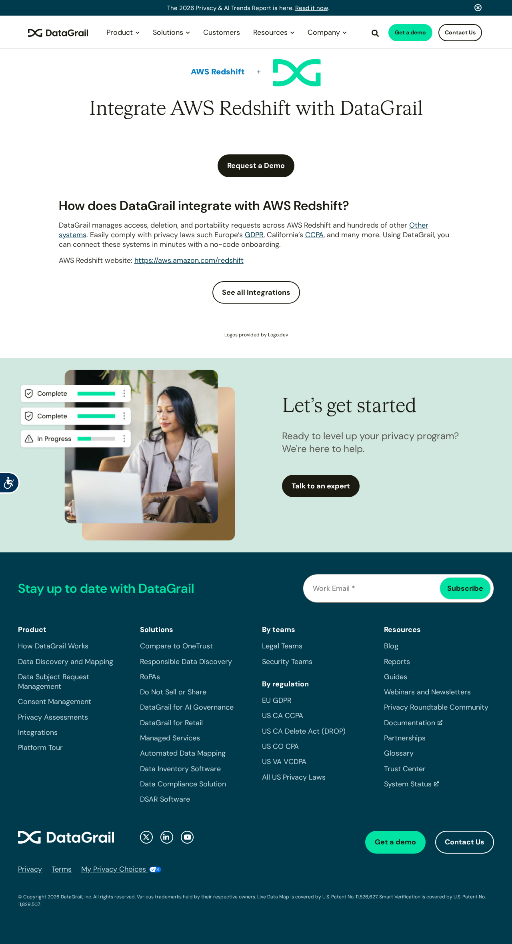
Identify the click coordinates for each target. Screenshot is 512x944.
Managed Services (170, 738)
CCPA (314, 235)
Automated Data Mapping (183, 753)
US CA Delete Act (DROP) (304, 731)
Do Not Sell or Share (173, 692)
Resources (270, 32)
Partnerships (405, 738)
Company (324, 32)
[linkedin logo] (166, 837)
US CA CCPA (282, 715)
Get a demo (410, 32)
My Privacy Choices (114, 869)
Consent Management (54, 701)
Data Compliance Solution (183, 784)
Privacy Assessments (53, 717)
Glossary (399, 753)
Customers (221, 32)
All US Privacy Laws (294, 777)
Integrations (38, 732)
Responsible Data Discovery (186, 661)
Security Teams (287, 661)
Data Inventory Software (180, 769)
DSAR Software (165, 799)
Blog (391, 646)
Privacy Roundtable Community (436, 707)
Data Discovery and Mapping (65, 661)
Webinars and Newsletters (427, 692)
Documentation (409, 723)
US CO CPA (280, 746)
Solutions (168, 32)
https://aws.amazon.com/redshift (189, 260)
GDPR (254, 235)
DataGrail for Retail (171, 723)
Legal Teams (282, 646)
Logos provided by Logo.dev (256, 335)
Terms (62, 869)
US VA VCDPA (284, 761)
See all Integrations (256, 292)
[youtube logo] (187, 837)
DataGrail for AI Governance (187, 707)
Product (119, 32)
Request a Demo (256, 165)
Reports (397, 661)
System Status (408, 784)
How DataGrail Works (53, 646)
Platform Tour (40, 747)
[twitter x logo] (146, 837)
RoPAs (150, 677)
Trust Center (405, 769)
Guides (395, 677)
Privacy (30, 869)
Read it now (311, 8)
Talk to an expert (321, 486)
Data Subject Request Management (53, 681)
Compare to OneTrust (176, 646)
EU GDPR (277, 700)
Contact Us (460, 32)
